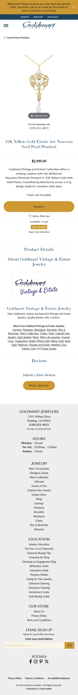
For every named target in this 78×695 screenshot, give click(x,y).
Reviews (39, 360)
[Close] (73, 7)
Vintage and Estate (39, 345)
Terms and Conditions (39, 620)
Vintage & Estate (39, 473)
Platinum (23, 345)
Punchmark (46, 689)
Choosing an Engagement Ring (39, 561)
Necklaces (40, 330)
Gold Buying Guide (39, 596)
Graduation (21, 341)
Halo (51, 333)
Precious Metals (39, 574)
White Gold (43, 341)
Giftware (39, 481)
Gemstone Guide (39, 570)
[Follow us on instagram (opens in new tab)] (36, 661)
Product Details (39, 249)
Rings (36, 337)
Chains (43, 333)
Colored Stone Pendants (17, 37)
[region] (39, 85)
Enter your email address (39, 639)
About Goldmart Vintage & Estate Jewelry (39, 261)
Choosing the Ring (39, 557)
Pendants (28, 330)
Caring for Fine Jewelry (39, 579)
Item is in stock (39, 227)
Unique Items (39, 494)
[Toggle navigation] (6, 26)
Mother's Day (58, 345)
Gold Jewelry (24, 337)
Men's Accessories (50, 337)
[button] (24, 17)
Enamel (65, 337)
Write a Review (39, 385)
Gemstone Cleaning (39, 587)
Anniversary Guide (39, 592)
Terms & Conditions (34, 678)
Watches (39, 529)
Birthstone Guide (39, 566)
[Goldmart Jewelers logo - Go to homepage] (39, 25)
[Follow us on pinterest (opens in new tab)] (41, 661)
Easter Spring (49, 348)
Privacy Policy (39, 615)
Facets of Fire (39, 486)
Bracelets (52, 330)
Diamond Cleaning (39, 583)
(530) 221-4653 (39, 128)
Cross (11, 341)
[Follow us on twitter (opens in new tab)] (46, 661)
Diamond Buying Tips (39, 553)
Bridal (32, 341)
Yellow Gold (57, 341)
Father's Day (29, 348)
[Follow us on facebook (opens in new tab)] (30, 661)
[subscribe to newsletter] (69, 645)
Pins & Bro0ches (39, 525)
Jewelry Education (39, 544)
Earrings (17, 330)
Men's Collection (29, 333)
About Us (39, 611)
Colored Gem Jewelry (39, 490)
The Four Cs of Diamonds (39, 548)
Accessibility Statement (59, 678)
